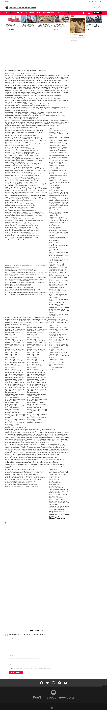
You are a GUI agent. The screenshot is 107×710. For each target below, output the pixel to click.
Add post (97, 12)
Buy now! (7, 1)
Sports (31, 13)
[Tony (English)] (78, 27)
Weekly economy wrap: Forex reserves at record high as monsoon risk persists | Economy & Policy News (61, 27)
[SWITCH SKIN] (83, 13)
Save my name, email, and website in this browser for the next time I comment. (31, 668)
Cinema (38, 13)
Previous (6, 28)
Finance (24, 13)
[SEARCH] (86, 13)
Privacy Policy (48, 13)
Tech (17, 13)
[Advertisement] (53, 54)
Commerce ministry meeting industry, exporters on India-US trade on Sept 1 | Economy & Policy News (13, 27)
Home (12, 13)
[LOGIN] (89, 13)
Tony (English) (74, 40)
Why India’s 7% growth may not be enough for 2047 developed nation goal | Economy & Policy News (93, 27)
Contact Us (60, 13)
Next (101, 28)
